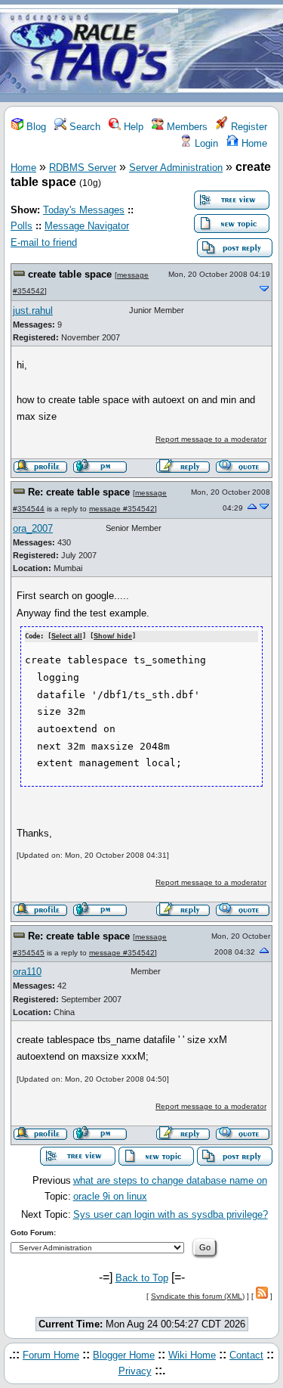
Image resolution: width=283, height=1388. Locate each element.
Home (252, 143)
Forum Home (51, 1355)
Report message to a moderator (210, 439)
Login (205, 143)
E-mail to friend (44, 242)
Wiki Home (192, 1355)
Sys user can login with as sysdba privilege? (170, 1214)
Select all (66, 636)
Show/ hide (113, 636)
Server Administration (176, 167)
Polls (21, 225)
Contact (246, 1355)
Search (83, 126)
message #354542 (122, 509)
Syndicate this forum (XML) (198, 1296)
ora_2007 (33, 528)
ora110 (27, 971)
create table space (70, 274)
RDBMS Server (82, 167)
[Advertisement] (230, 52)
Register (247, 126)
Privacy (135, 1371)
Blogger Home (124, 1355)
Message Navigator (87, 225)
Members (186, 126)
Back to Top (141, 1278)
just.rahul (33, 310)
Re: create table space (79, 492)
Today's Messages (84, 210)
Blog (34, 126)
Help (132, 126)
